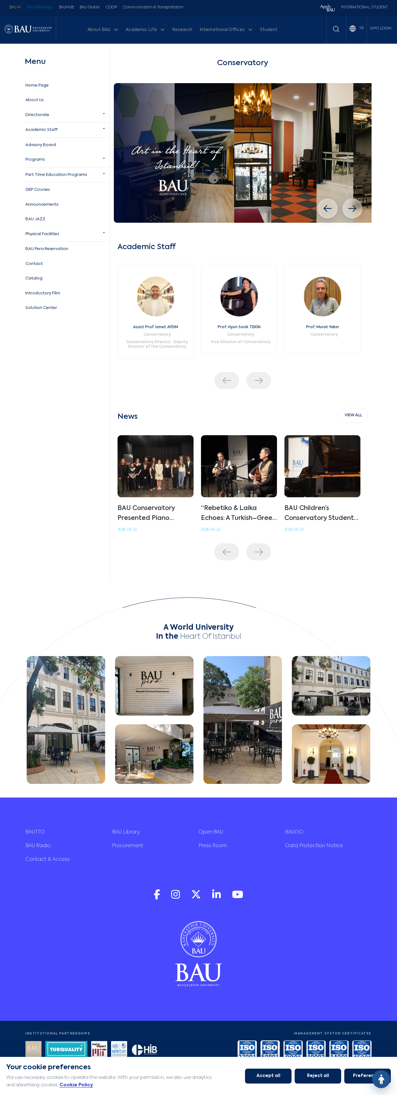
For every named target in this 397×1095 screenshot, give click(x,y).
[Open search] (336, 29)
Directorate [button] (37, 115)
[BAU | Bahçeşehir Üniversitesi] (28, 29)
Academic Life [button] (142, 30)
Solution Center (41, 308)
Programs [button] (35, 160)
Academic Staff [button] (41, 130)
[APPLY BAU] (327, 8)
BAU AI (15, 7)
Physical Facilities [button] (42, 234)
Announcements (41, 205)
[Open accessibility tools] (381, 1079)
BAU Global (90, 7)
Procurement (127, 845)
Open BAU (210, 832)
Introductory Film (42, 293)
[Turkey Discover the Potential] (66, 1050)
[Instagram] (176, 897)
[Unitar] (119, 1050)
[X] (196, 897)
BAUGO (294, 832)
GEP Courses (37, 190)
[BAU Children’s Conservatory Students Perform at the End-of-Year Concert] (322, 466)
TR (361, 28)
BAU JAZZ (35, 219)
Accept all (268, 1076)
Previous (226, 380)
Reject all (318, 1076)
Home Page (37, 85)
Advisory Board (40, 145)
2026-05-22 (127, 530)
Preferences (367, 1076)
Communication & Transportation (153, 7)
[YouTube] (237, 897)
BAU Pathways (40, 7)
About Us (34, 100)
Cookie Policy (76, 1085)
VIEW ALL (353, 415)
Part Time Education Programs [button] (56, 175)
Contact (34, 264)
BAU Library (126, 832)
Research (182, 30)
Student (268, 30)
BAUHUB (66, 7)
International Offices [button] (223, 30)
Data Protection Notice (314, 845)
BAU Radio (38, 845)
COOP (111, 7)
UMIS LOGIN (380, 28)
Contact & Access (47, 859)
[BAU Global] (33, 1050)
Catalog (33, 278)
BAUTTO (35, 832)
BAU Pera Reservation (46, 249)
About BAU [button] (99, 30)
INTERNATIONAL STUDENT (364, 7)
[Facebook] (157, 897)
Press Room (212, 845)
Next (258, 380)
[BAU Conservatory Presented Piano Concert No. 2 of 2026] (156, 466)
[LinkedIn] (217, 897)
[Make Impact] (99, 1050)
